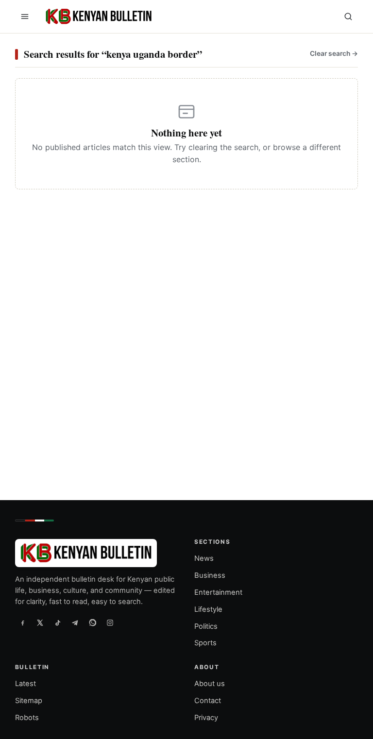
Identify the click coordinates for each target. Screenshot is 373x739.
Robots (27, 717)
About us (209, 684)
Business (209, 575)
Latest (25, 684)
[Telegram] (75, 623)
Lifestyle (208, 609)
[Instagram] (110, 623)
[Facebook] (23, 623)
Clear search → (334, 53)
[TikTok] (58, 623)
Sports (205, 643)
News (204, 558)
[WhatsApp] (93, 623)
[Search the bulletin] (348, 16)
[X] (40, 623)
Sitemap (28, 700)
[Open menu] (24, 16)
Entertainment (218, 592)
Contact (207, 700)
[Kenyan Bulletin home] (97, 16)
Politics (206, 626)
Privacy (206, 717)
